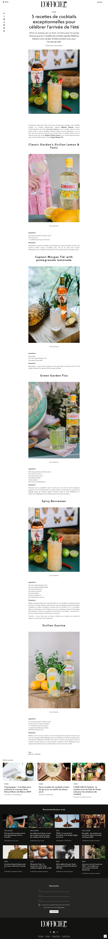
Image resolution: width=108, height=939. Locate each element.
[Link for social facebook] (50, 932)
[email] (4, 13)
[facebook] (4, 16)
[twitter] (4, 25)
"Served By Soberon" (52, 129)
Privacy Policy (61, 907)
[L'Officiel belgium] (54, 4)
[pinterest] (4, 19)
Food (54, 12)
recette (31, 754)
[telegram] (4, 31)
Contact (47, 936)
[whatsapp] (4, 28)
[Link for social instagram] (54, 932)
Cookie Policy (66, 936)
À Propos (41, 936)
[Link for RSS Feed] (57, 932)
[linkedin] (4, 22)
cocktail (37, 754)
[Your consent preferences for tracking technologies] (105, 936)
